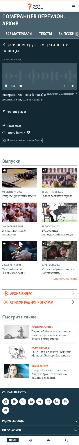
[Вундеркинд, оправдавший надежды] (59, 212)
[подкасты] (30, 440)
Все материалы (19, 34)
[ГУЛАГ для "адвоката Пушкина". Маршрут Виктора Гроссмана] (16, 352)
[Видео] (48, 440)
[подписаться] (5, 410)
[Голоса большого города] (59, 178)
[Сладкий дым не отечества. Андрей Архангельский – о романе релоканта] (16, 371)
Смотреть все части (65, 279)
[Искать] (66, 440)
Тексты (45, 34)
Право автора (39, 366)
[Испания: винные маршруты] (19, 212)
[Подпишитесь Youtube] (31, 401)
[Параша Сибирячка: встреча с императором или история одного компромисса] (16, 332)
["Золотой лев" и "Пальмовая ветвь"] (19, 251)
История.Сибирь (42, 327)
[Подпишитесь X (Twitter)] (22, 401)
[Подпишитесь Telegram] (39, 401)
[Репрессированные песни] (19, 178)
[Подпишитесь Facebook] (14, 401)
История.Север (40, 348)
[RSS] (56, 401)
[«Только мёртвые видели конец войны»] (59, 251)
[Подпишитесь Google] (5, 401)
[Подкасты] (65, 401)
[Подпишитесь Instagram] (48, 401)
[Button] (11, 126)
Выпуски (66, 34)
